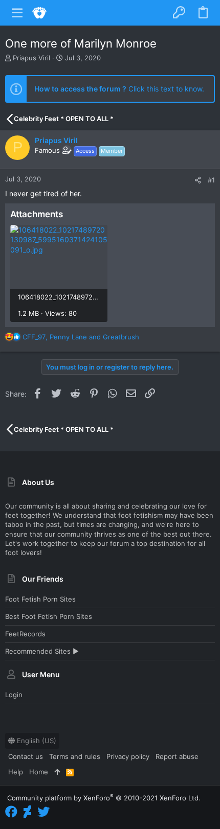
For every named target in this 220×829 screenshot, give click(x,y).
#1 (211, 180)
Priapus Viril (31, 58)
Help (15, 772)
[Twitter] (43, 811)
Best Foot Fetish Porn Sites (48, 616)
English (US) (35, 740)
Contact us (25, 756)
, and (81, 337)
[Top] (57, 771)
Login (14, 694)
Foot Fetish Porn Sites (40, 599)
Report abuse (177, 756)
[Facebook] (11, 811)
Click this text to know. (119, 88)
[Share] (197, 180)
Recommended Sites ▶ (42, 651)
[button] (17, 13)
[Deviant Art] (27, 811)
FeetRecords (25, 634)
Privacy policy (127, 756)
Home (38, 772)
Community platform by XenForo (104, 798)
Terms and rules (74, 756)
